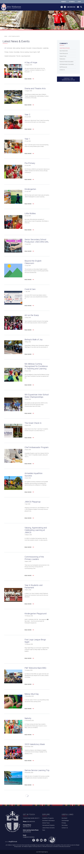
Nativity (28, 718)
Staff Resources (63, 67)
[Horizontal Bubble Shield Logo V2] (11, 7)
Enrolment (64, 818)
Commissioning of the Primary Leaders (34, 558)
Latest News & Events (65, 48)
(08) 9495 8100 (31, 821)
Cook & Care (30, 289)
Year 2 (27, 114)
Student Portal (63, 56)
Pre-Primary (30, 163)
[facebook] (62, 7)
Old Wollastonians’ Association (67, 64)
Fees (43, 830)
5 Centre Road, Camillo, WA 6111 (31, 818)
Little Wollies (30, 213)
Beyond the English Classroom (33, 262)
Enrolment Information (48, 820)
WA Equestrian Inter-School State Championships (37, 395)
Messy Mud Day (32, 694)
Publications (62, 59)
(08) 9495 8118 (27, 826)
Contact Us (62, 69)
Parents (63, 1)
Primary (64, 823)
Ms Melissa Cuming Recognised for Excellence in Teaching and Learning (36, 366)
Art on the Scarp (32, 315)
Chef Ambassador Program (37, 447)
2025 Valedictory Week (35, 744)
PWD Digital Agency (43, 851)
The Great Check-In (33, 423)
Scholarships (65, 820)
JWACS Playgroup (33, 502)
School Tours (46, 823)
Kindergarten (30, 189)
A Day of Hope (31, 62)
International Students (48, 825)
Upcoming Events (64, 50)
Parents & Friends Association (66, 61)
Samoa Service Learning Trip (37, 770)
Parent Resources (64, 53)
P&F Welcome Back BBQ (35, 668)
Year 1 (27, 139)
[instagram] (65, 7)
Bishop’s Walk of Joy (34, 339)
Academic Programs (48, 818)
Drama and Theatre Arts (35, 88)
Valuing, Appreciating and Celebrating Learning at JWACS (36, 530)
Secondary (65, 825)
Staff (79, 1)
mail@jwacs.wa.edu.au (28, 837)
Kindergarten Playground (36, 613)
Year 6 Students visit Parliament (34, 586)
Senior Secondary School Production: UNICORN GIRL (37, 240)
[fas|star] (11, 842)
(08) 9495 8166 (27, 832)
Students (72, 1)
